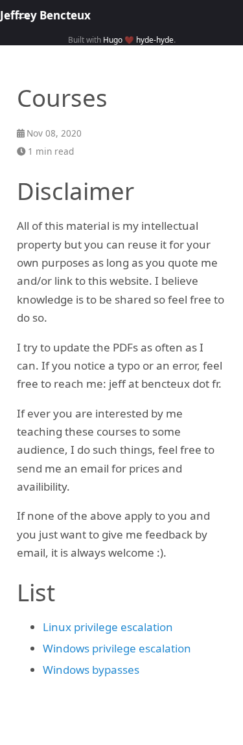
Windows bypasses (91, 669)
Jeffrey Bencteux (45, 15)
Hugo (112, 39)
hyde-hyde (155, 39)
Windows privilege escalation (117, 648)
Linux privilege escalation (108, 626)
